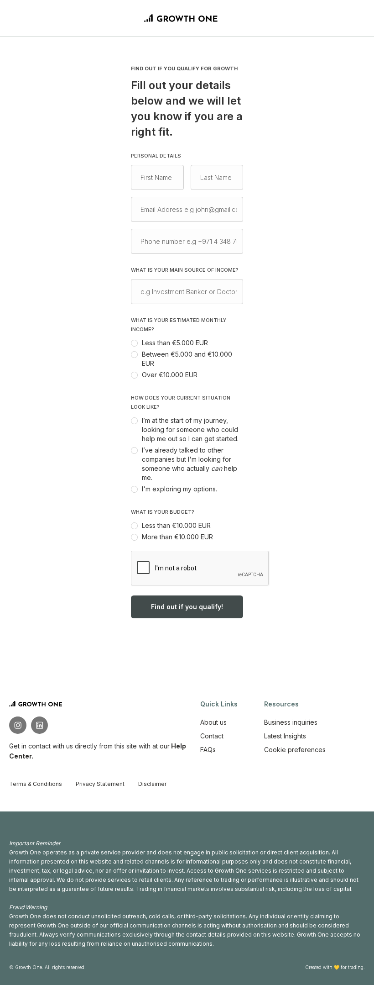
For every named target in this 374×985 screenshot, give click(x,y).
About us (213, 722)
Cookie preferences (295, 749)
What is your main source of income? (185, 270)
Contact (211, 736)
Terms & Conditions (35, 783)
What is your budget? (162, 512)
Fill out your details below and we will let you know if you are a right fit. (187, 108)
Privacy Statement (100, 783)
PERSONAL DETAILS (156, 156)
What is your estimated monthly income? (178, 324)
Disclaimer (152, 783)
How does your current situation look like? (180, 402)
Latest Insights (285, 736)
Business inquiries (290, 722)
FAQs (208, 749)
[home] (181, 18)
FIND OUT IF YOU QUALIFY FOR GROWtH (184, 68)
